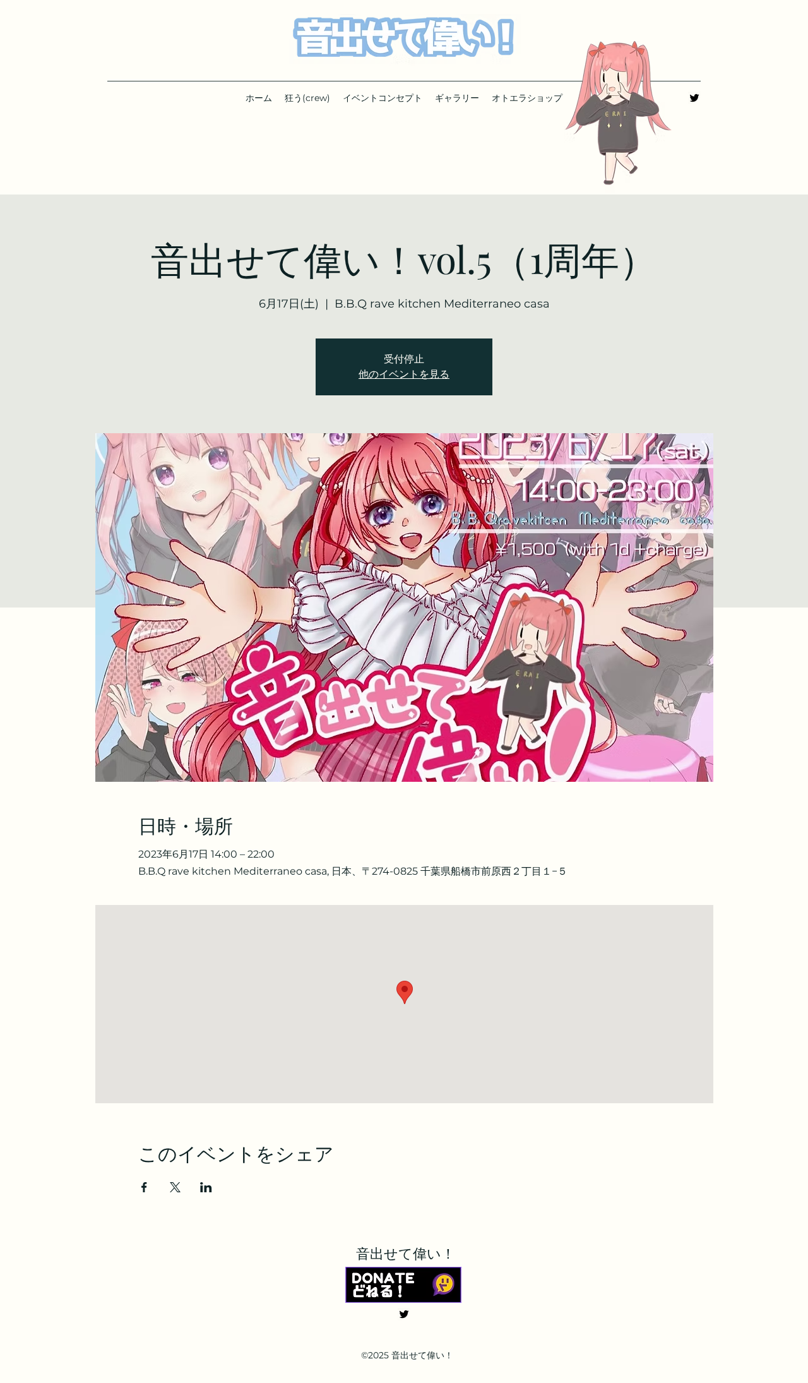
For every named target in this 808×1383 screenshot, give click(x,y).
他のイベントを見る (404, 374)
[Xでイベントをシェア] (175, 1187)
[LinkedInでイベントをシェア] (206, 1187)
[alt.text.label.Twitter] (694, 98)
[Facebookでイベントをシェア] (144, 1187)
